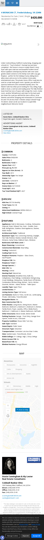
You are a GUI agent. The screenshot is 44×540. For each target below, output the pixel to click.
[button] (2, 538)
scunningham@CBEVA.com (12, 131)
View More (7, 133)
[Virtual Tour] (17, 3)
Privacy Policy (23, 524)
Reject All (26, 536)
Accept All (36, 536)
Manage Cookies (12, 536)
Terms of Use (35, 524)
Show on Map (23, 410)
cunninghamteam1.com (10, 498)
